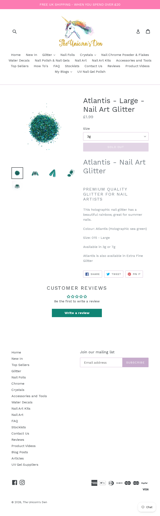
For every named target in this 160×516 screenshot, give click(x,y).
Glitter (49, 55)
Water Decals (19, 60)
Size (86, 129)
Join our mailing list (97, 352)
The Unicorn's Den (35, 502)
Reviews (114, 66)
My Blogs (64, 71)
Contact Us (93, 66)
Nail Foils (67, 55)
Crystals (89, 55)
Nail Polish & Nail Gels (52, 60)
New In (31, 55)
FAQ (56, 66)
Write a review (77, 313)
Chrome (17, 383)
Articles (17, 458)
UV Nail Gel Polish (91, 72)
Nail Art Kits (101, 60)
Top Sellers (20, 66)
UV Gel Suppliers (24, 465)
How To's (41, 66)
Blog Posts (19, 452)
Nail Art (81, 60)
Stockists (72, 66)
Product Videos (137, 66)
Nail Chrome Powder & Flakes (125, 55)
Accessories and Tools (133, 60)
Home (16, 55)
